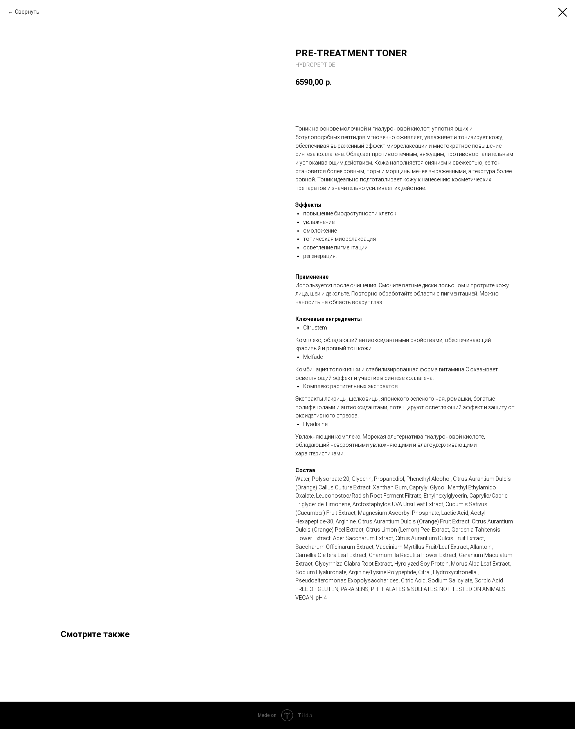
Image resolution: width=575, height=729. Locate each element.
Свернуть (27, 12)
